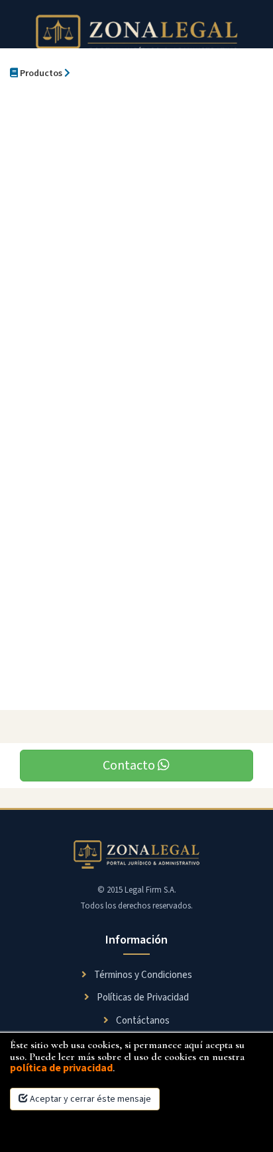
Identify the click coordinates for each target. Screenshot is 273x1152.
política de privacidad (61, 1068)
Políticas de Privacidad (142, 997)
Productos (40, 73)
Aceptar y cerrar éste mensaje (89, 1099)
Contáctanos (142, 1021)
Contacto (130, 765)
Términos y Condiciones (142, 975)
